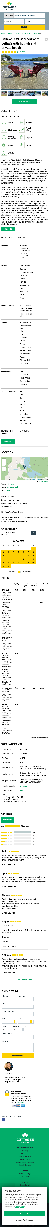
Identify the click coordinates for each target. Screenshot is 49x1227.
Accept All (24, 1214)
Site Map (25, 1151)
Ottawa (7, 490)
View (21, 790)
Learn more (20, 1102)
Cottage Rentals (25, 1185)
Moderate (23, 786)
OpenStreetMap (36, 479)
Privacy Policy (25, 1159)
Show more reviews (24, 980)
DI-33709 (42, 33)
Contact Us (25, 1153)
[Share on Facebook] (3, 1120)
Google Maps (43, 481)
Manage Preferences (24, 1220)
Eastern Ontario (13, 487)
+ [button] (4, 460)
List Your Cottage (25, 1174)
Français (28, 1165)
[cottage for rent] (9, 10)
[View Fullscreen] (4, 469)
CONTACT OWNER (24, 101)
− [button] (4, 463)
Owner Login (25, 1176)
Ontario (11, 484)
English (21, 1165)
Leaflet (27, 479)
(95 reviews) (21, 52)
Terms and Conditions (25, 1156)
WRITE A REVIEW (8, 820)
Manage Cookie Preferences (25, 1162)
